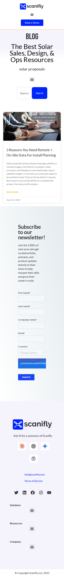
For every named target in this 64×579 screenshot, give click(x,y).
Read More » (12, 192)
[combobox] (24, 93)
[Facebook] (33, 492)
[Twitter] (16, 492)
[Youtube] (49, 492)
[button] (32, 79)
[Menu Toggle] (32, 14)
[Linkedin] (25, 492)
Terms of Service (33, 480)
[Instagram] (41, 492)
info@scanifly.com (34, 474)
